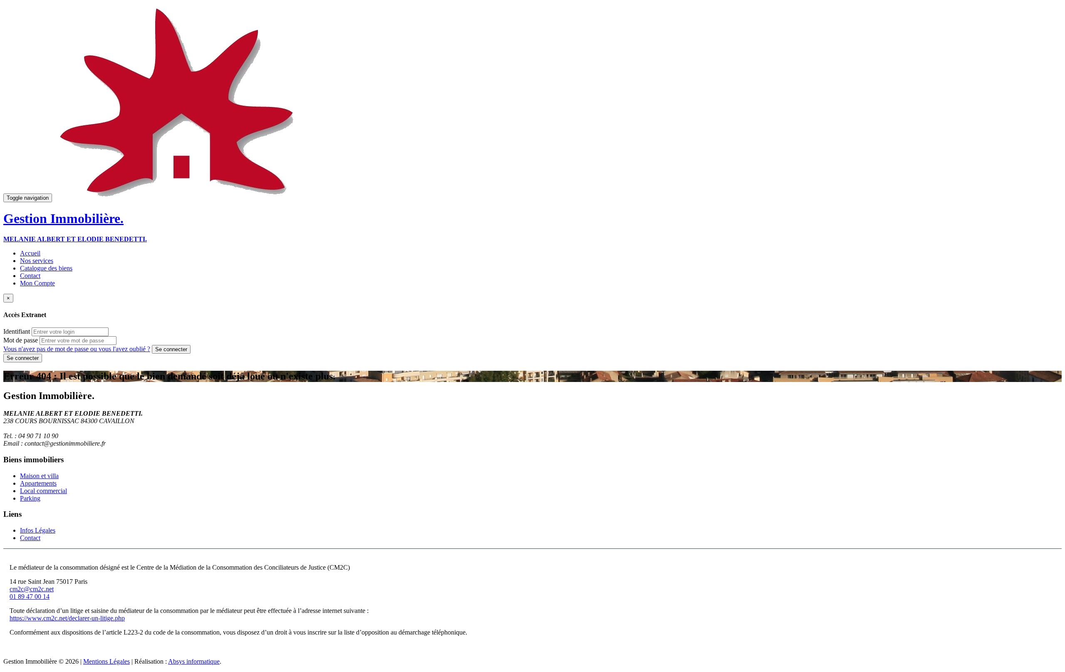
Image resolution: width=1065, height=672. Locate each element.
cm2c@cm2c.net (32, 589)
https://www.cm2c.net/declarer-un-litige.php (67, 618)
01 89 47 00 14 (30, 596)
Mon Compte (37, 283)
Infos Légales (37, 530)
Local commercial (43, 490)
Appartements (38, 483)
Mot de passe (20, 340)
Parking (30, 498)
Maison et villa (39, 475)
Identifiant (16, 331)
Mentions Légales (106, 661)
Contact (30, 275)
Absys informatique (194, 661)
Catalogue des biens (46, 268)
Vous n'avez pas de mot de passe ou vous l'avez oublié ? (76, 348)
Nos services (36, 260)
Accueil (30, 253)
